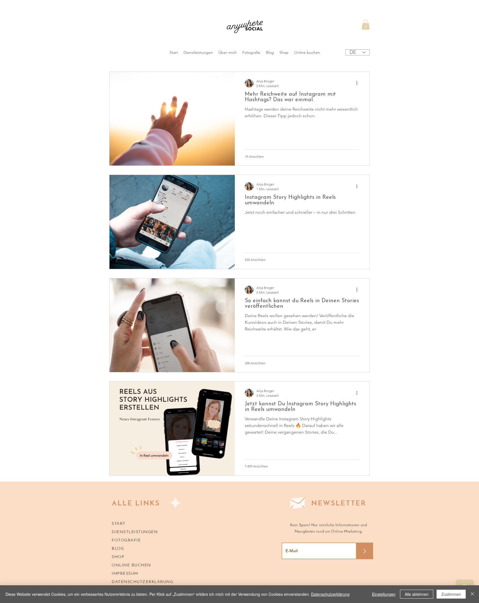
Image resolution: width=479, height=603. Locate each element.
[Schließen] (472, 594)
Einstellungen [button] (384, 594)
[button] (365, 25)
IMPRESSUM (125, 574)
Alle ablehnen (417, 594)
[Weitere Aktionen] (358, 83)
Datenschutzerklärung (330, 594)
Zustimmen (451, 594)
